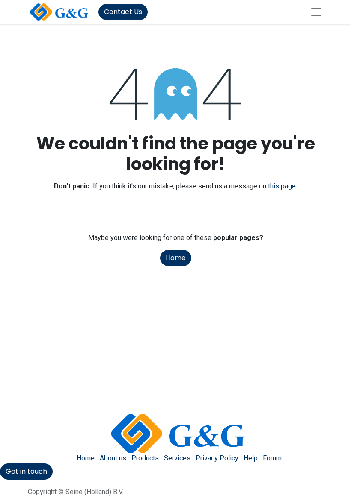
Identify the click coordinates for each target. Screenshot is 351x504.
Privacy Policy (217, 458)
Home (176, 258)
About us (113, 458)
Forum (272, 458)
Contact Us (123, 12)
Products (145, 458)
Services (177, 458)
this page (282, 186)
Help (251, 458)
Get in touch (26, 471)
